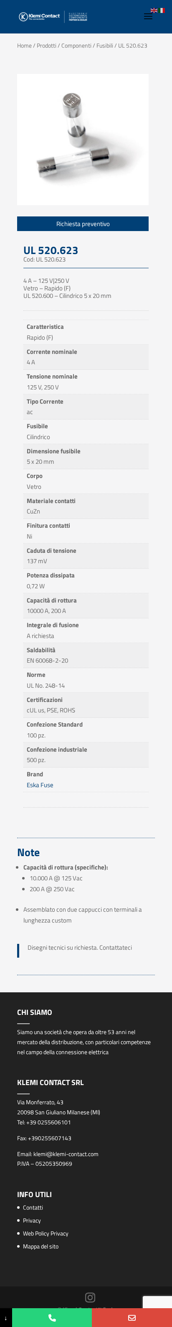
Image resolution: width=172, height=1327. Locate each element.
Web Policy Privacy (45, 1233)
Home (24, 45)
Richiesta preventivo (83, 224)
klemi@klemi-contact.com (66, 1153)
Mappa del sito (40, 1246)
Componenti (76, 45)
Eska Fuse (40, 785)
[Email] (132, 1317)
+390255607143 (49, 1138)
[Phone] (52, 1317)
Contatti (33, 1207)
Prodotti (46, 45)
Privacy (32, 1220)
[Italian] (162, 10)
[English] (154, 10)
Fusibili (104, 45)
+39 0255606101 (48, 1122)
